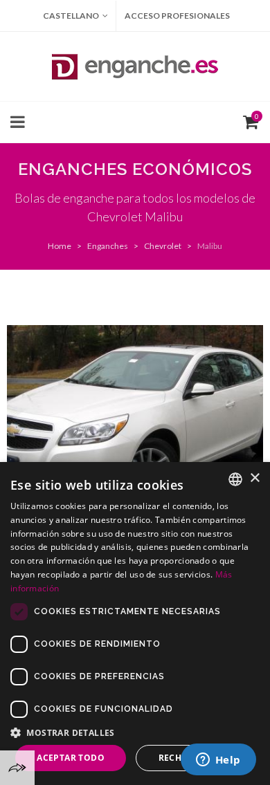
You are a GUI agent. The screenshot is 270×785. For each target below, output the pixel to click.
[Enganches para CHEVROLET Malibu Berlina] (135, 421)
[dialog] (135, 623)
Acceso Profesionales (177, 15)
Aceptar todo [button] (71, 758)
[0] (248, 120)
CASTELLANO (71, 15)
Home (59, 246)
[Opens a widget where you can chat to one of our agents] (218, 761)
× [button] (254, 478)
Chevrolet (162, 246)
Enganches (107, 246)
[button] (135, 732)
